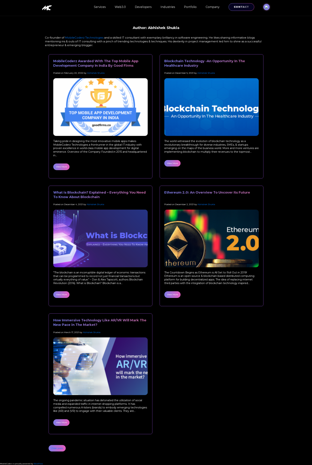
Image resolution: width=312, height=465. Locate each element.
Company (213, 7)
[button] (266, 7)
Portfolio (190, 7)
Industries (168, 7)
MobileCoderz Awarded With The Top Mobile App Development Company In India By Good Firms (95, 63)
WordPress (38, 463)
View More (61, 166)
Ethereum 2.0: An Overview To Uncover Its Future (207, 192)
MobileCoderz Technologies (84, 37)
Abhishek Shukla (96, 73)
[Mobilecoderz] (47, 7)
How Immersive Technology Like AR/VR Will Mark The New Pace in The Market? (99, 322)
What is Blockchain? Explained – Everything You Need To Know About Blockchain (99, 195)
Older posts (57, 448)
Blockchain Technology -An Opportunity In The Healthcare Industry (204, 63)
